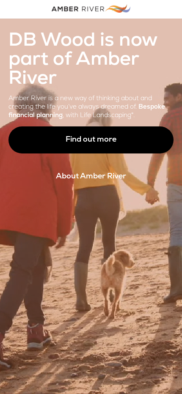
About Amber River (91, 177)
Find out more (91, 140)
